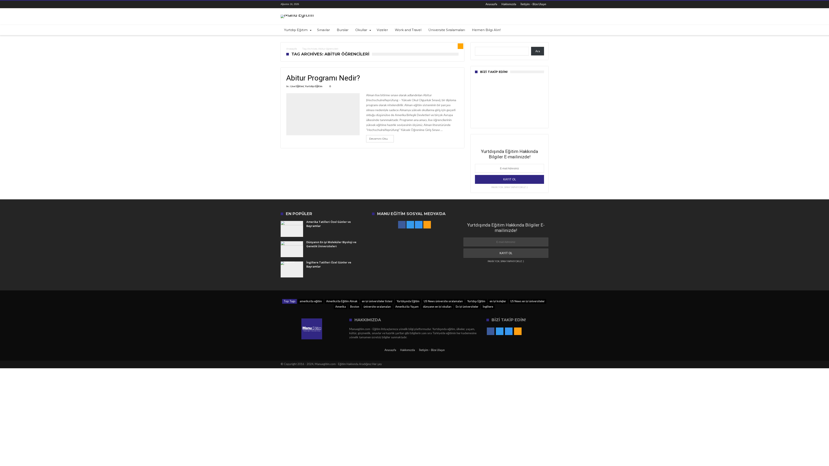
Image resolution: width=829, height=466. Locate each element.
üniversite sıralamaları (377, 306)
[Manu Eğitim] (297, 14)
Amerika (340, 306)
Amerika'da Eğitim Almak (342, 301)
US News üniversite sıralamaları (443, 301)
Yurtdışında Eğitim (408, 301)
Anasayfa (491, 4)
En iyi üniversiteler (467, 306)
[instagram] (324, 4)
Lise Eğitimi (297, 86)
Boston (354, 306)
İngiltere (488, 306)
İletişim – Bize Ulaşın (533, 4)
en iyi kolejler (498, 301)
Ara (537, 51)
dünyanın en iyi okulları (437, 306)
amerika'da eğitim (311, 301)
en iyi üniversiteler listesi (377, 301)
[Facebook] (308, 4)
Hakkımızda (509, 4)
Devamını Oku (378, 138)
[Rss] (332, 4)
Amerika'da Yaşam (407, 306)
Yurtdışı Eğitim (313, 86)
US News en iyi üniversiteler (527, 301)
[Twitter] (316, 4)
